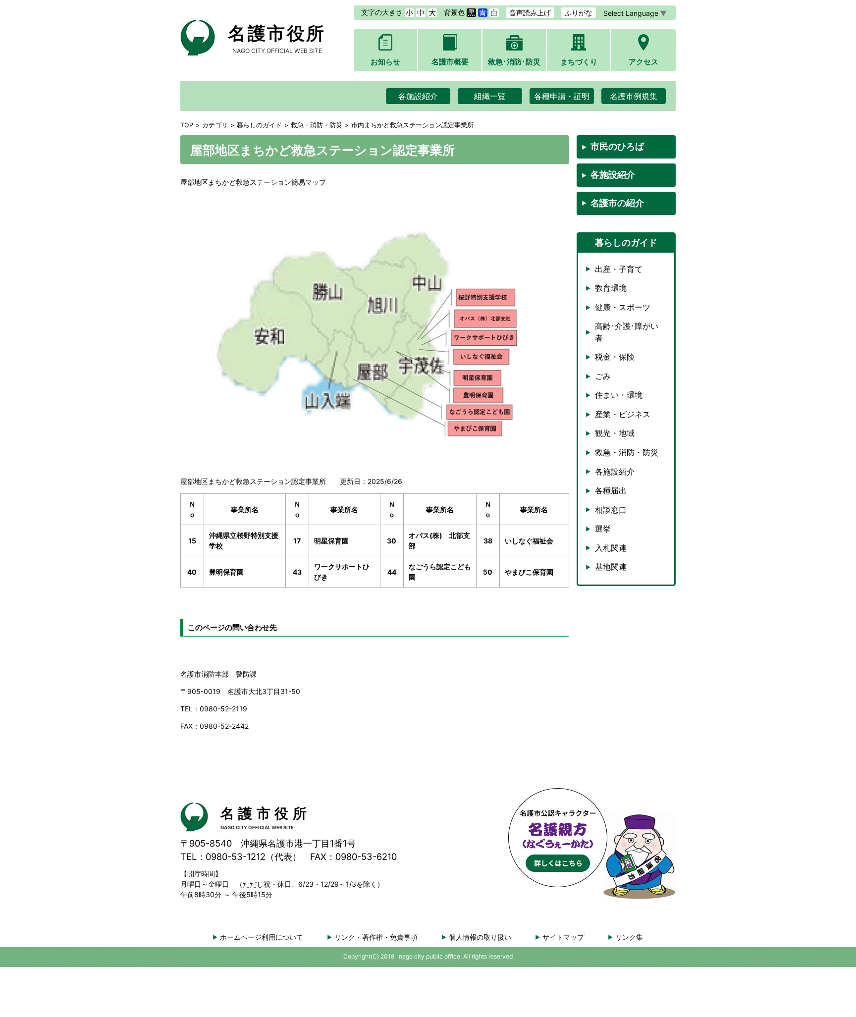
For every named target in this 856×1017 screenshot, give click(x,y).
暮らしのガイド (259, 125)
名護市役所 (277, 38)
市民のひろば (617, 146)
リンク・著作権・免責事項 (376, 937)
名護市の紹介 (617, 203)
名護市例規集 (633, 96)
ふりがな (578, 12)
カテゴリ (215, 125)
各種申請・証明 (561, 96)
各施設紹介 (418, 96)
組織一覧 (490, 96)
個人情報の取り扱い (480, 937)
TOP (186, 125)
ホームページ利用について (261, 937)
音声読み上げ (530, 12)
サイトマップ (563, 937)
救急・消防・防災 (316, 125)
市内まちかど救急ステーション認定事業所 (412, 125)
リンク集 (629, 937)
